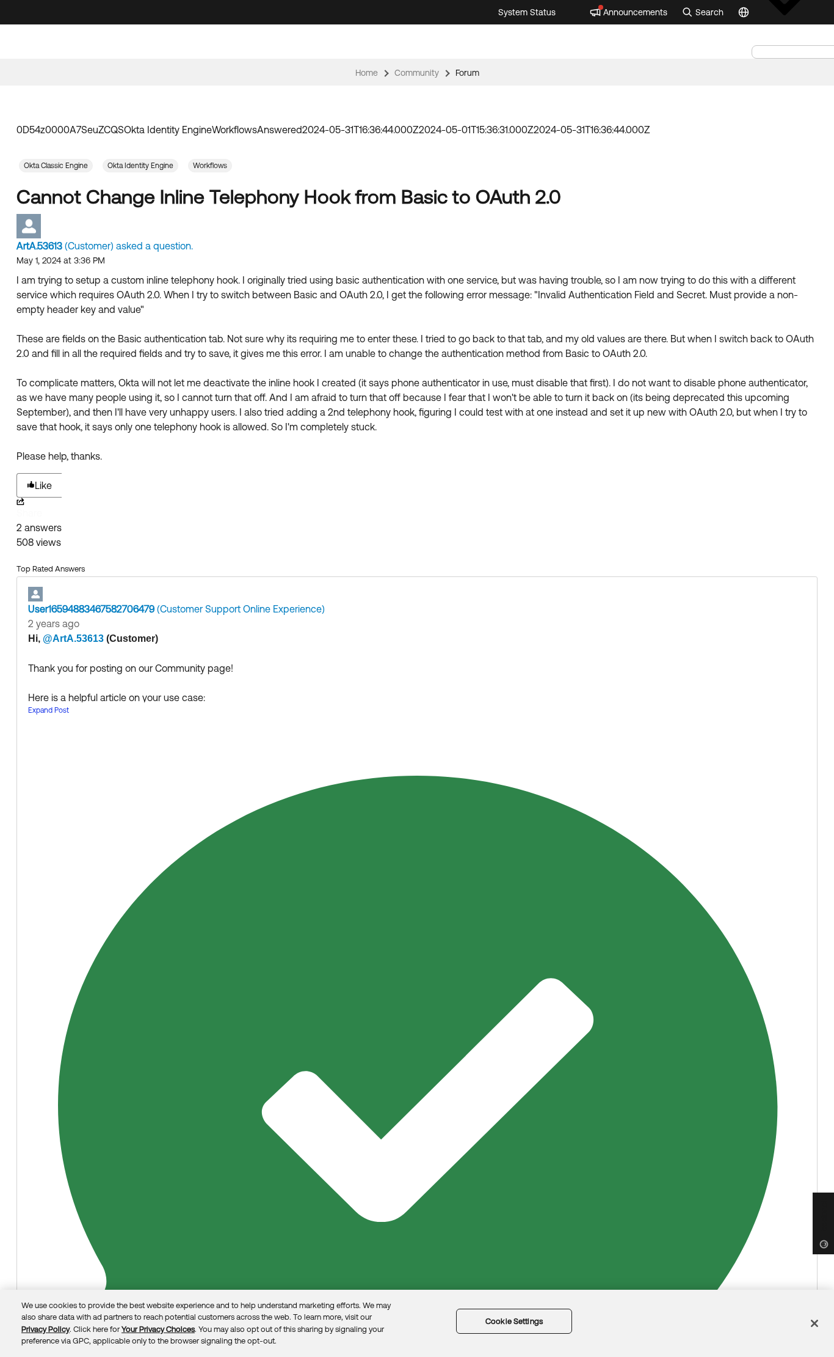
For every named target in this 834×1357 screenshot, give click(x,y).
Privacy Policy (45, 1329)
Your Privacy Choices (158, 1329)
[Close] (814, 1323)
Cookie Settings (514, 1321)
